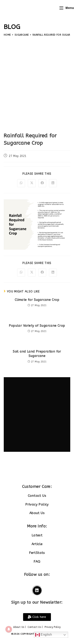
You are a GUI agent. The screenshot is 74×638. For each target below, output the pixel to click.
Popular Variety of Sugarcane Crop (37, 325)
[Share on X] (32, 183)
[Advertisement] (37, 83)
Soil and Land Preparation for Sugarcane (37, 354)
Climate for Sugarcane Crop (37, 300)
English (46, 634)
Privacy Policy (37, 504)
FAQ (37, 561)
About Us (37, 513)
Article (37, 544)
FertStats (37, 553)
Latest (37, 535)
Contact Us (37, 496)
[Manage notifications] (9, 629)
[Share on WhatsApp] (21, 183)
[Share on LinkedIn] (53, 183)
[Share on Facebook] (42, 183)
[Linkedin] (37, 590)
